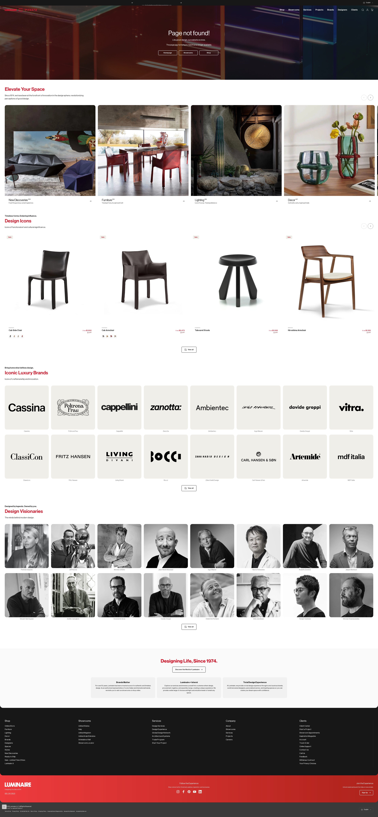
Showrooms (230, 729)
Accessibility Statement (69, 811)
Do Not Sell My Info (24, 811)
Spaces (8, 746)
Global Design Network (161, 733)
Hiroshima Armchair (297, 330)
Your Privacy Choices (307, 763)
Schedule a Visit (84, 740)
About (228, 726)
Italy (80, 729)
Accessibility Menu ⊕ (81, 811)
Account (302, 740)
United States (83, 726)
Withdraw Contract (307, 760)
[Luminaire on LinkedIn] (200, 791)
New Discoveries (11, 753)
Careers (229, 740)
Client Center (304, 726)
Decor (7, 736)
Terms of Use (8, 811)
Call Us (302, 753)
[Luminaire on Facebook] (183, 791)
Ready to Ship (10, 757)
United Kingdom (84, 733)
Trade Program (158, 740)
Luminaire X (9, 763)
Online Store (10, 726)
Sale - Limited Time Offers (15, 760)
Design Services (158, 726)
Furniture (8, 729)
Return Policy (34, 811)
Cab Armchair (108, 330)
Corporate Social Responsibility (55, 811)
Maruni (290, 327)
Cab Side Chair (15, 330)
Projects (229, 736)
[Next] (181, 3)
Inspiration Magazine (307, 736)
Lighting (8, 733)
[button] (366, 792)
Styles (7, 750)
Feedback (303, 757)
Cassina (11, 327)
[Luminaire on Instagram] (178, 791)
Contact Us (304, 750)
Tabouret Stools (202, 330)
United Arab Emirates (86, 736)
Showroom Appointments (309, 733)
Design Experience (159, 729)
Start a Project (305, 729)
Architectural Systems (161, 736)
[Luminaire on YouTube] (194, 791)
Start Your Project (159, 743)
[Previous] (132, 3)
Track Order (304, 743)
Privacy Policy (15, 811)
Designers (9, 743)
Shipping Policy (42, 811)
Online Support (305, 746)
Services (229, 733)
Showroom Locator (86, 743)
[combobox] (368, 3)
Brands (7, 740)
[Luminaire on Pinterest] (189, 791)
